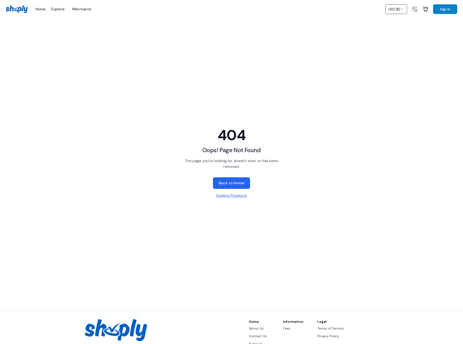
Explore (58, 9)
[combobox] (396, 9)
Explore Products (231, 195)
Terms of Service (330, 328)
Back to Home (231, 183)
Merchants (81, 9)
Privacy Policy (328, 336)
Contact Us (258, 336)
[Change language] (415, 9)
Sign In (445, 9)
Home (40, 9)
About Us (256, 328)
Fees (286, 328)
